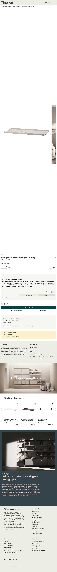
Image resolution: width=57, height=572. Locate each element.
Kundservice (35, 511)
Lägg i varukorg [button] (28, 307)
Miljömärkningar (8, 545)
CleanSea (34, 526)
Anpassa (27, 295)
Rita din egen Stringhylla (11, 552)
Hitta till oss (35, 530)
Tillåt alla (46, 295)
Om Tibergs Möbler (37, 533)
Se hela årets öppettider (38, 550)
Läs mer (24, 356)
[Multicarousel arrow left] (1, 409)
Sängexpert (7, 547)
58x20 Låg (5, 297)
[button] (1, 254)
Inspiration (7, 541)
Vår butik (34, 531)
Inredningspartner (37, 517)
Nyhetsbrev (35, 524)
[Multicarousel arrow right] (56, 409)
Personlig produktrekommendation (14, 551)
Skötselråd (35, 519)
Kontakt (34, 513)
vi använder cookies (44, 285)
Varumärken (7, 543)
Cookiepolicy (35, 522)
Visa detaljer (49, 292)
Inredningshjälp (8, 549)
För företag (35, 515)
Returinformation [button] (7, 322)
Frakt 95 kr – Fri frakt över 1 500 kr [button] (11, 320)
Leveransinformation (38, 528)
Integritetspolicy (36, 521)
